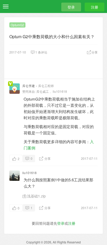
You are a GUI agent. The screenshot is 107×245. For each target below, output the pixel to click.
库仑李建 (28, 85)
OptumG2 (17, 25)
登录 (71, 7)
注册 (94, 7)
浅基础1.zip (36, 195)
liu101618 (60, 91)
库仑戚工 (42, 91)
